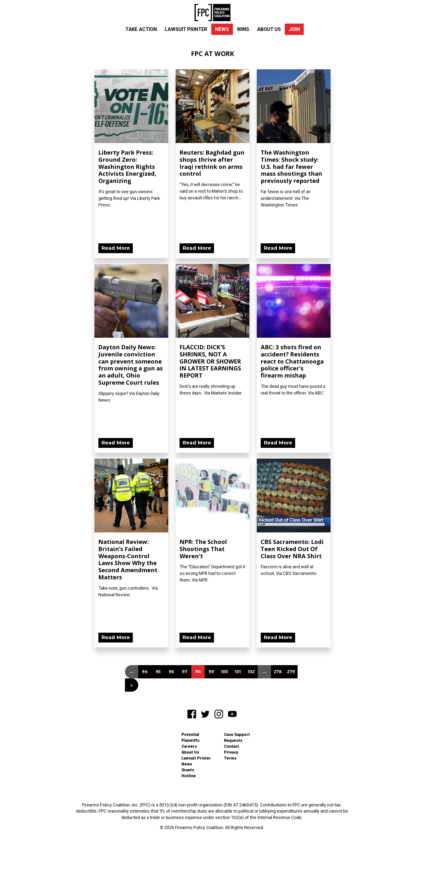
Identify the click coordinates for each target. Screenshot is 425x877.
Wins (243, 29)
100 (224, 671)
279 (291, 671)
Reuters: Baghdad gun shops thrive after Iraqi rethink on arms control (212, 162)
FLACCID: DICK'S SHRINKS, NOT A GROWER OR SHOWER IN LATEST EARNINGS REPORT (210, 361)
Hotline (189, 776)
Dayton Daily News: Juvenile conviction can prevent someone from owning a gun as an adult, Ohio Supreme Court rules (130, 364)
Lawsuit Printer (186, 29)
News (222, 29)
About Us (269, 29)
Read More (115, 248)
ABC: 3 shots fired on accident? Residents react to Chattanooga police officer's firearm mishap (292, 361)
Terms (230, 758)
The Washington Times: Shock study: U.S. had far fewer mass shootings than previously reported (291, 166)
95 (158, 671)
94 (145, 671)
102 (251, 671)
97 (184, 671)
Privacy (231, 752)
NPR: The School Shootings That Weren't (203, 549)
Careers (189, 746)
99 (211, 671)
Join (294, 29)
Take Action (141, 29)
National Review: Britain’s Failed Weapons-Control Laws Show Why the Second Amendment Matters (127, 559)
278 (278, 671)
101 (238, 671)
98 (198, 671)
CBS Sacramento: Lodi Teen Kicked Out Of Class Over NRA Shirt (292, 549)
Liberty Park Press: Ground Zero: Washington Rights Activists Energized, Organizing (127, 166)
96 (171, 671)
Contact (231, 746)
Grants (188, 770)
